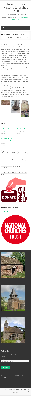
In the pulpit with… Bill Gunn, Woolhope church (7, 130)
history (14, 152)
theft (3, 154)
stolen (25, 152)
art (2, 152)
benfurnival (7, 160)
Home (15, 37)
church (8, 152)
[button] (6, 102)
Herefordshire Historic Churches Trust (15, 7)
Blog (25, 160)
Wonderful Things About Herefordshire (10, 167)
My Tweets (4, 211)
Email (2, 359)
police (19, 152)
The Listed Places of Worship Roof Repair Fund (6, 139)
